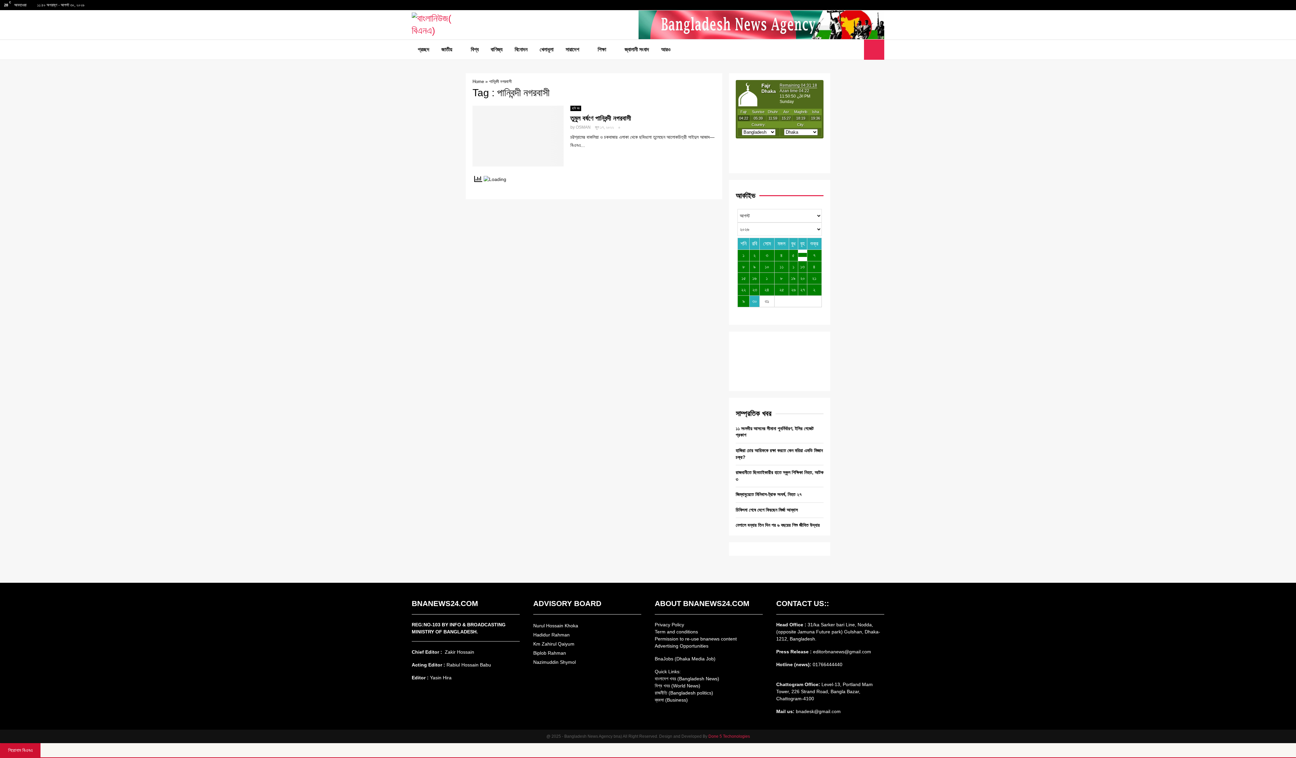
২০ (802, 278)
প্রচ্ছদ (423, 49)
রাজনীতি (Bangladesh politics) (684, 693)
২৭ (802, 289)
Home (478, 81)
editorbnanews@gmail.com (842, 651)
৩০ (754, 301)
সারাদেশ (572, 49)
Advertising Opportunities (681, 646)
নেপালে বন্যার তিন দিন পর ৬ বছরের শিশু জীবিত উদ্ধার (778, 525)
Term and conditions (676, 631)
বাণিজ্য (497, 49)
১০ (767, 266)
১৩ (802, 266)
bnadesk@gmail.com (817, 711)
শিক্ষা (602, 49)
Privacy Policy (669, 624)
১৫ (743, 278)
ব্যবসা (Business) (671, 700)
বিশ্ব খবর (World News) (677, 685)
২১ (814, 278)
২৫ (781, 289)
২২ (743, 289)
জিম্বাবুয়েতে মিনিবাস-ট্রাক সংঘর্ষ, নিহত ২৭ (769, 494)
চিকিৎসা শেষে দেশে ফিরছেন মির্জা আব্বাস (767, 510)
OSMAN (583, 127)
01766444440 (827, 664)
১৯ (793, 278)
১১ (782, 266)
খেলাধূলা (547, 49)
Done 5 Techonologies (729, 736)
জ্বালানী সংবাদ (637, 49)
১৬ (754, 278)
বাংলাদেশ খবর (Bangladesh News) (687, 678)
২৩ (754, 289)
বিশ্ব (475, 49)
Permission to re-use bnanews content (696, 639)
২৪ (766, 289)
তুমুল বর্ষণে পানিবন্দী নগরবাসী (600, 118)
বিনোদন (521, 49)
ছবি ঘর (575, 108)
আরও (666, 49)
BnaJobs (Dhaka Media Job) (685, 658)
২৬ (793, 289)
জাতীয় (446, 49)
